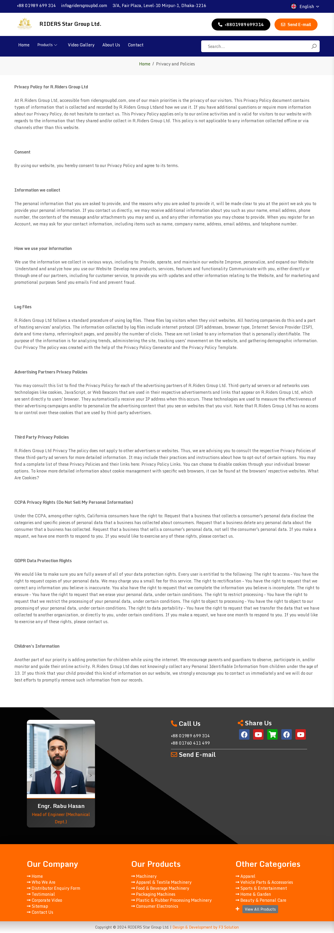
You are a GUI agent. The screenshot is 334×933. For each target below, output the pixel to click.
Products (45, 45)
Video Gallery (81, 44)
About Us (111, 44)
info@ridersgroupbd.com (84, 5)
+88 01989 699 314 (36, 5)
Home (23, 44)
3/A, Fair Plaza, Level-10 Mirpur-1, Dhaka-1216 (159, 5)
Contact (136, 44)
